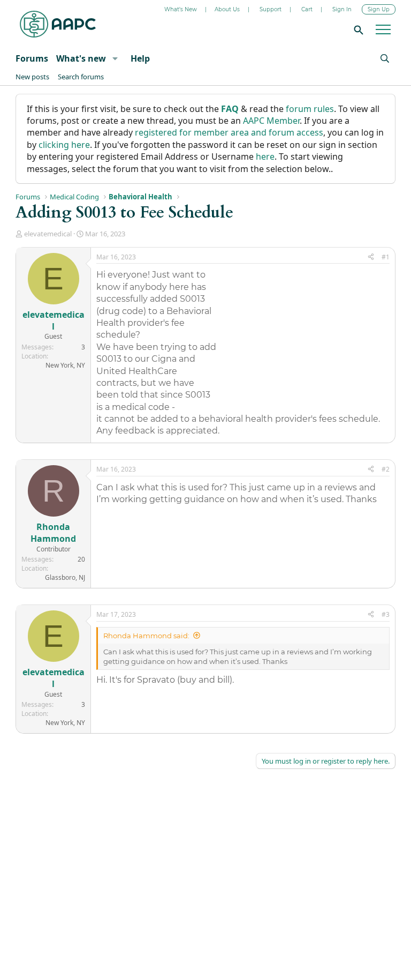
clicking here (64, 145)
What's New (180, 9)
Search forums (81, 76)
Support (270, 9)
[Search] (357, 29)
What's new (81, 58)
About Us (227, 9)
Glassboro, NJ (65, 577)
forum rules (310, 109)
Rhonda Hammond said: (146, 635)
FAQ (230, 109)
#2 (386, 469)
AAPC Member (271, 120)
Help (140, 58)
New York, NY (65, 365)
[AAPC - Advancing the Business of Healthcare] (58, 24)
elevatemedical (48, 233)
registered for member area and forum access (229, 132)
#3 (386, 614)
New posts (32, 76)
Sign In (342, 9)
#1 (386, 257)
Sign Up (379, 9)
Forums (32, 58)
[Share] (371, 257)
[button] (115, 58)
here (265, 156)
